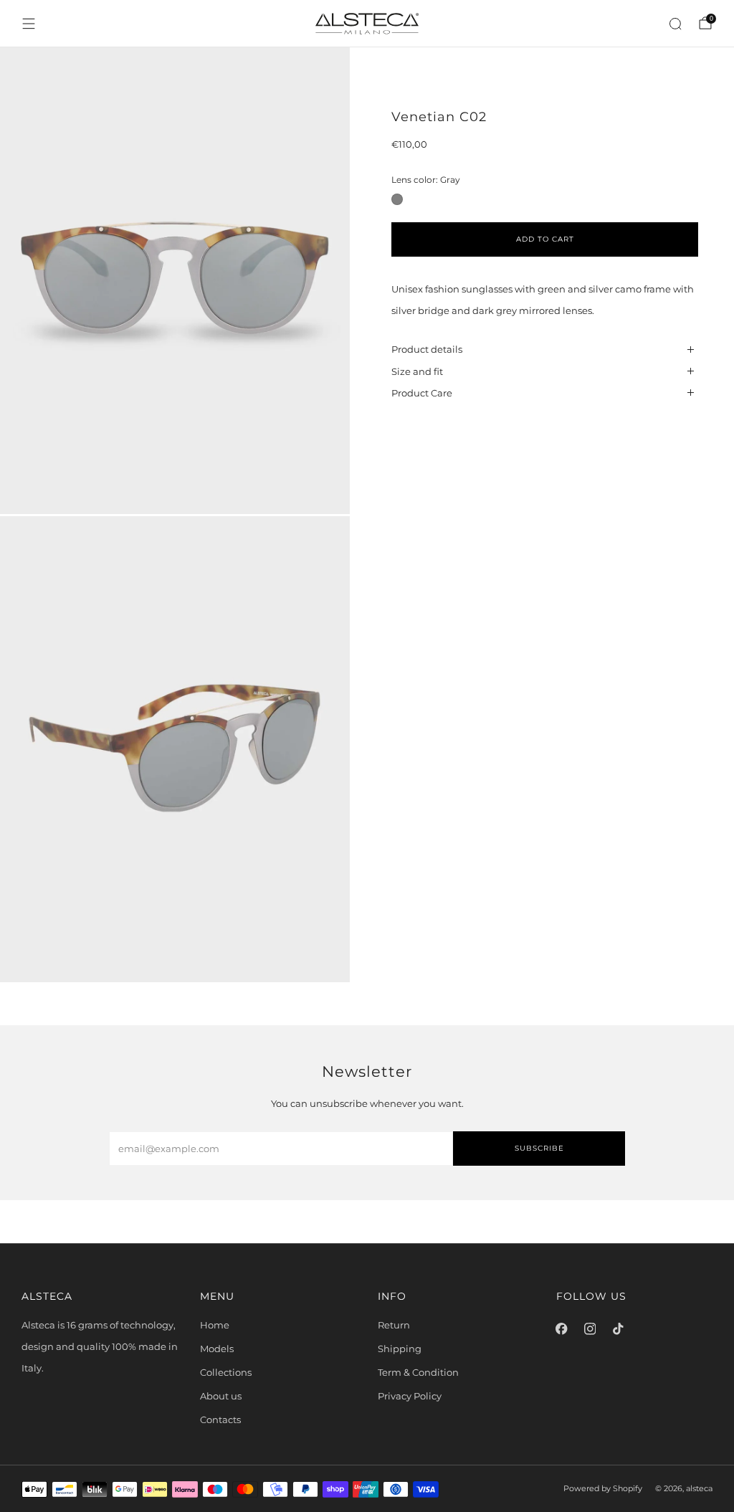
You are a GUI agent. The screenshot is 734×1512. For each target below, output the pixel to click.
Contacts (220, 1419)
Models (217, 1348)
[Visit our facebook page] (562, 1328)
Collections (226, 1372)
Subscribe (539, 1148)
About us (221, 1396)
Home (214, 1325)
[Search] (675, 23)
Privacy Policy (410, 1396)
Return (394, 1325)
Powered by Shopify (602, 1488)
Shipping (399, 1348)
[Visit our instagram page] (590, 1328)
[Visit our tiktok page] (618, 1328)
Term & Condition (418, 1372)
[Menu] (29, 23)
